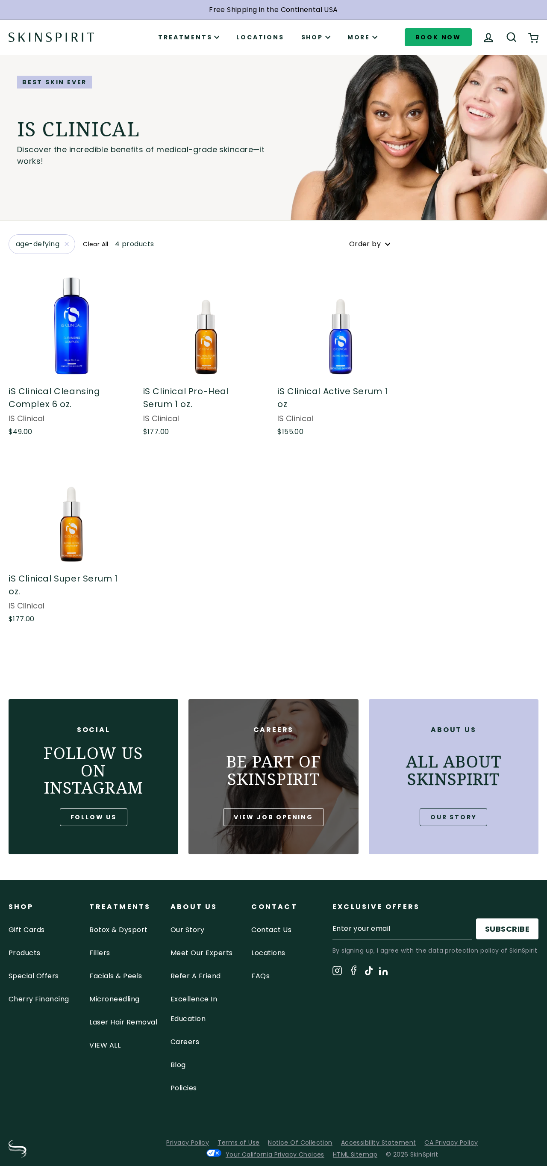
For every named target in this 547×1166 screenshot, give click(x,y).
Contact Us (271, 930)
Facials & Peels (115, 976)
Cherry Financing (39, 999)
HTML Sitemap (355, 1154)
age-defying (37, 244)
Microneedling (114, 999)
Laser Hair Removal (123, 1022)
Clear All (96, 244)
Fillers (99, 953)
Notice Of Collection (300, 1142)
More (358, 37)
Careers (185, 1042)
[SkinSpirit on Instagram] (337, 972)
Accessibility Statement (378, 1142)
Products (25, 953)
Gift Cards (27, 930)
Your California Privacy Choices (275, 1154)
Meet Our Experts (202, 953)
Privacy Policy (187, 1142)
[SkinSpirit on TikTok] (369, 972)
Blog (178, 1065)
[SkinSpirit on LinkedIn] (383, 972)
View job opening (273, 817)
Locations (260, 37)
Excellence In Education (194, 1009)
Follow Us (94, 817)
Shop (312, 37)
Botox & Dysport (118, 930)
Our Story (453, 817)
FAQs (260, 976)
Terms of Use (238, 1142)
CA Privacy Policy (451, 1142)
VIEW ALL (105, 1045)
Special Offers (34, 976)
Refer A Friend (196, 976)
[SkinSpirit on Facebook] (353, 971)
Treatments (185, 37)
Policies (184, 1088)
